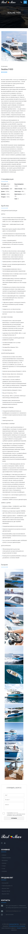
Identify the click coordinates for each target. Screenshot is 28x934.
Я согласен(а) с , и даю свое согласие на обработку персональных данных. (16, 814)
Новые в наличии (6, 857)
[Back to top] (25, 931)
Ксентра (19, 928)
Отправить (14, 818)
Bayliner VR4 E (5, 888)
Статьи (4, 865)
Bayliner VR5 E (5, 893)
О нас (3, 868)
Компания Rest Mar (14, 924)
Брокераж (5, 860)
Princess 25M (5, 883)
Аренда (4, 863)
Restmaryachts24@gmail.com (13, 911)
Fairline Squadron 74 (7, 885)
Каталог (4, 855)
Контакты (4, 871)
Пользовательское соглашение (17, 926)
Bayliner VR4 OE (6, 891)
